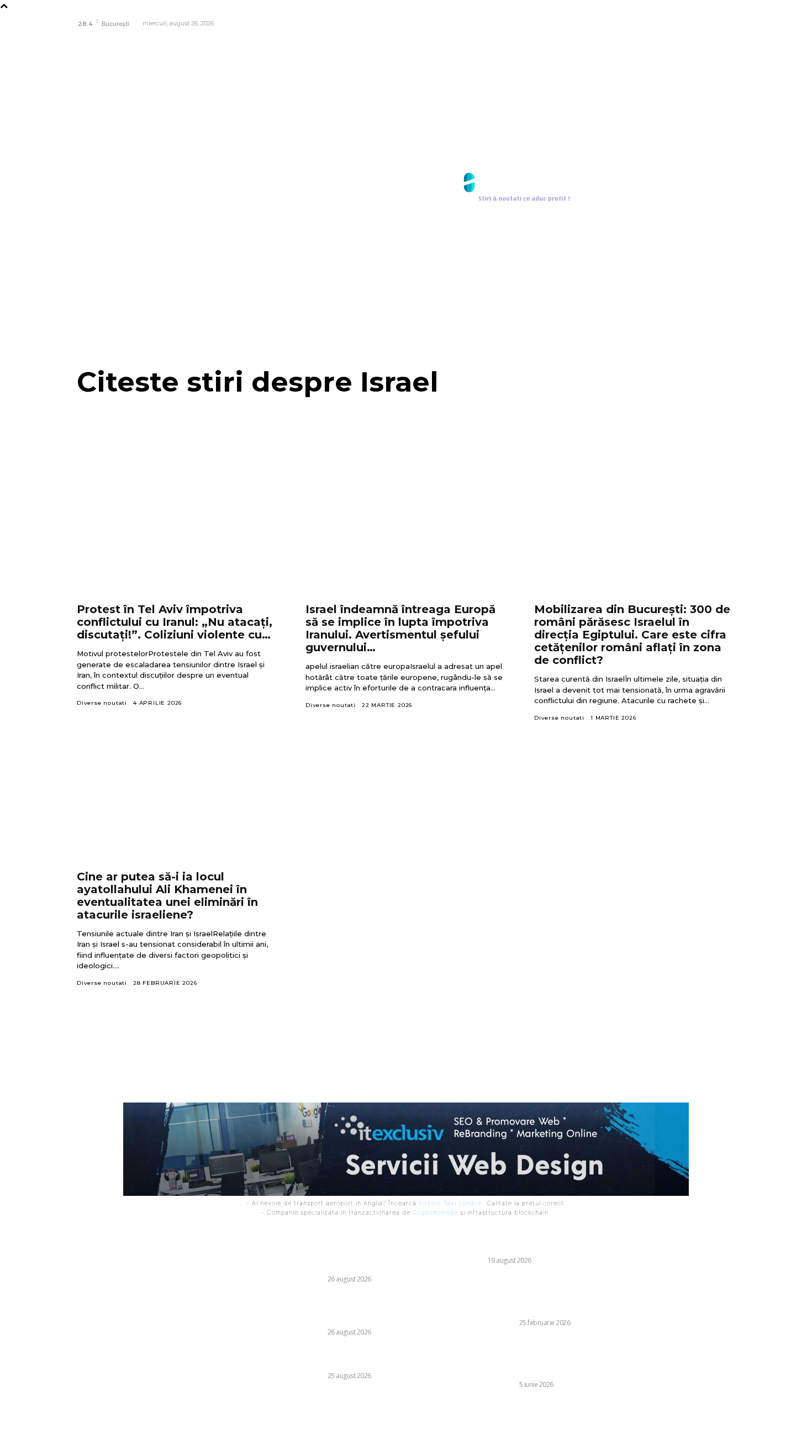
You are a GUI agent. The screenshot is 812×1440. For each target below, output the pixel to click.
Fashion (469, 1260)
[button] (722, 188)
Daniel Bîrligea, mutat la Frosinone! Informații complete (332, 1357)
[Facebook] (725, 24)
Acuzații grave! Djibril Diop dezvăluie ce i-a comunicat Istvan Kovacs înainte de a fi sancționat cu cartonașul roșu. (344, 1308)
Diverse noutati (102, 702)
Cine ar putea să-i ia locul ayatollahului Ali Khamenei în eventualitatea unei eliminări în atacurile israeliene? (167, 895)
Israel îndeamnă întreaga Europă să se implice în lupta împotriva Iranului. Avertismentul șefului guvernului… (400, 628)
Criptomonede (435, 1212)
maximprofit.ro (430, 1424)
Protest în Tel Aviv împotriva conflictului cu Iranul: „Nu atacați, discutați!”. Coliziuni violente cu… (174, 622)
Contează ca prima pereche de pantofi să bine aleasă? (536, 1242)
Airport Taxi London (450, 1203)
